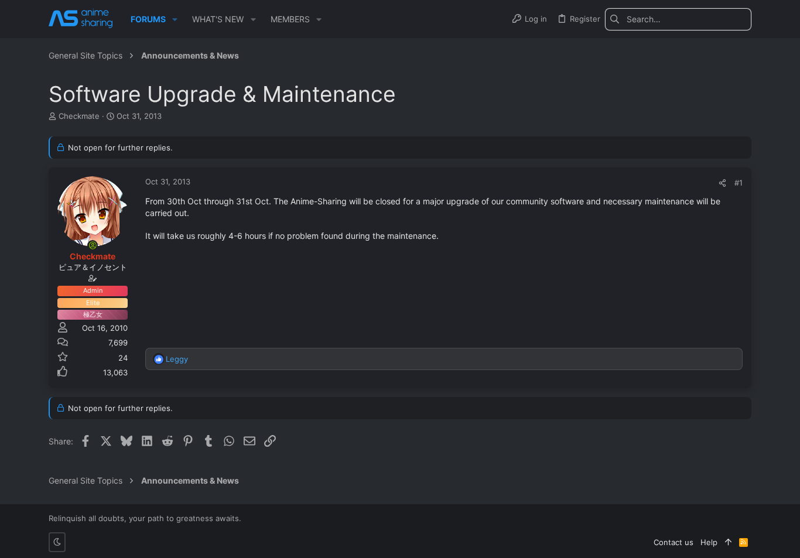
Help (708, 542)
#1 (738, 182)
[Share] (722, 183)
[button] (175, 19)
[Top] (728, 542)
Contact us (673, 542)
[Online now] (92, 245)
